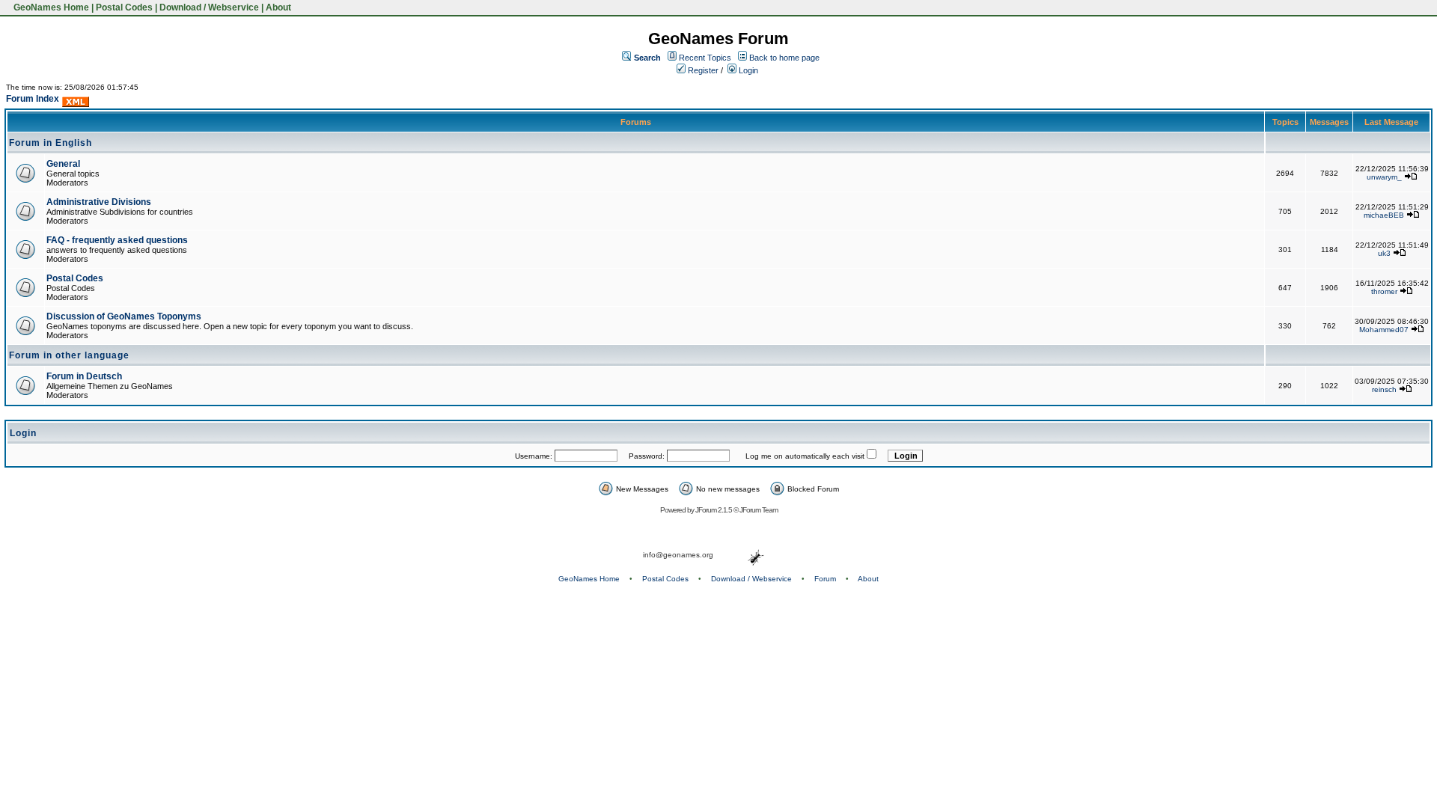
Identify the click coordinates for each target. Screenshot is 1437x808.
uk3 (1384, 253)
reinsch (1384, 389)
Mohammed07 (1384, 329)
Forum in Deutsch (84, 376)
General (63, 164)
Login (747, 70)
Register (702, 70)
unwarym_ (1384, 177)
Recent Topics (705, 57)
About (278, 7)
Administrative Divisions (98, 202)
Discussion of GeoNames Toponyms (123, 316)
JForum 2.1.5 (714, 510)
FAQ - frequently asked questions (117, 240)
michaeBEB (1384, 215)
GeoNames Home (50, 7)
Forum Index (32, 99)
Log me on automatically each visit (804, 456)
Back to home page (784, 57)
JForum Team (758, 510)
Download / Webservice (209, 7)
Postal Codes (124, 7)
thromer (1384, 291)
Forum (825, 579)
